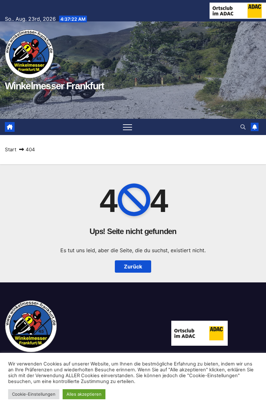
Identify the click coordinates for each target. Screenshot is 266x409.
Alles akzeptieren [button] (84, 394)
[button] (243, 127)
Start (10, 149)
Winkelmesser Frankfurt (54, 86)
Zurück (133, 266)
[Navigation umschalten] (127, 126)
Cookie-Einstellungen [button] (33, 394)
